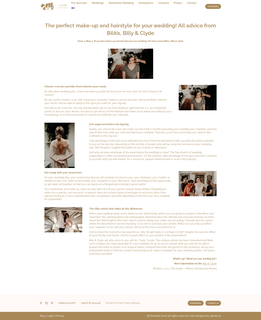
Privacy (60, 315)
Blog (42, 315)
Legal (50, 315)
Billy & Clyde (210, 263)
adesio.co (215, 315)
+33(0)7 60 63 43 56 (91, 303)
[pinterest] (52, 303)
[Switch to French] (73, 8)
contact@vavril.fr (67, 303)
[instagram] (46, 303)
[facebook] (41, 303)
